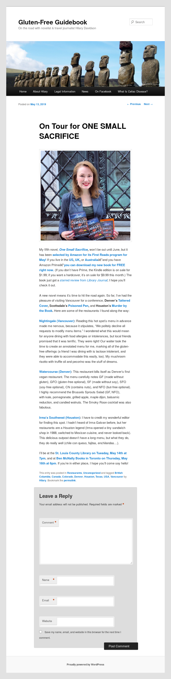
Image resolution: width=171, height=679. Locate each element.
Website (47, 621)
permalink (70, 480)
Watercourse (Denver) (55, 371)
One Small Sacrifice (73, 249)
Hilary (42, 480)
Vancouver (117, 476)
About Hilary (40, 91)
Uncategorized (92, 473)
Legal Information (64, 91)
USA (106, 476)
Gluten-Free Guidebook (52, 21)
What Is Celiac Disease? (133, 91)
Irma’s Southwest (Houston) (59, 417)
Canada (56, 476)
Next (148, 104)
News (85, 91)
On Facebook (103, 91)
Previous (134, 104)
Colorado (67, 476)
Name (48, 580)
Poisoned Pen (78, 305)
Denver (78, 476)
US (71, 259)
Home (22, 91)
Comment (49, 522)
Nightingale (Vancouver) (56, 321)
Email (48, 600)
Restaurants (74, 473)
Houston (89, 476)
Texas (99, 476)
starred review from (83, 280)
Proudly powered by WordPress (85, 664)
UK (77, 259)
